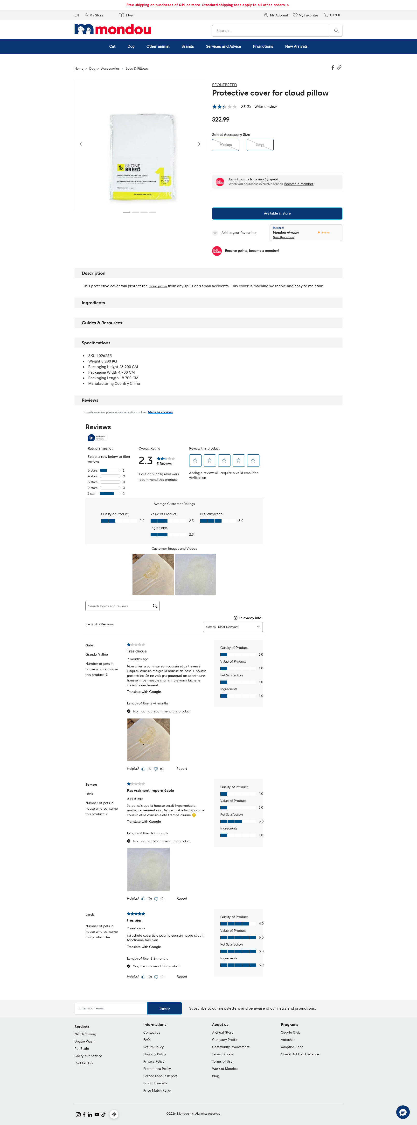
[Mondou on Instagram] (78, 1114)
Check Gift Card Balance (300, 1054)
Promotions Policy (157, 1068)
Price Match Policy (157, 1090)
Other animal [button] (157, 46)
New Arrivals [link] (296, 46)
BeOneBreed (224, 84)
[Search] (336, 30)
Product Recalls (155, 1083)
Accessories (110, 68)
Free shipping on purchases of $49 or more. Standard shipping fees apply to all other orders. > (207, 5)
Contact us (151, 1032)
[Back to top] (114, 1114)
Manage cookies (160, 412)
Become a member (298, 184)
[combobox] (277, 31)
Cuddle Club (290, 1032)
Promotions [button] (263, 46)
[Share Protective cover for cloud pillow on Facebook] (333, 67)
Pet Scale (82, 1048)
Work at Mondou (225, 1068)
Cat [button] (112, 46)
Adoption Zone (292, 1047)
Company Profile (225, 1039)
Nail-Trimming (85, 1034)
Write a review (266, 106)
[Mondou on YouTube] (97, 1114)
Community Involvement (231, 1047)
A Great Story (222, 1032)
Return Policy (153, 1047)
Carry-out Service (88, 1056)
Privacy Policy (153, 1061)
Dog (92, 68)
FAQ (146, 1039)
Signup (165, 1008)
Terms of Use (222, 1061)
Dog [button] (131, 46)
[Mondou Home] (113, 29)
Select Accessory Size (231, 135)
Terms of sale (222, 1054)
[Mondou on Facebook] (84, 1114)
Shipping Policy (154, 1054)
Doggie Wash (84, 1041)
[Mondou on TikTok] (103, 1114)
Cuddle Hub (84, 1063)
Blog (215, 1076)
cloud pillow (158, 286)
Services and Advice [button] (223, 46)
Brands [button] (187, 46)
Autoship (287, 1039)
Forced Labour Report (160, 1076)
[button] (94, 15)
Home (79, 68)
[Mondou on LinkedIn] (90, 1114)
